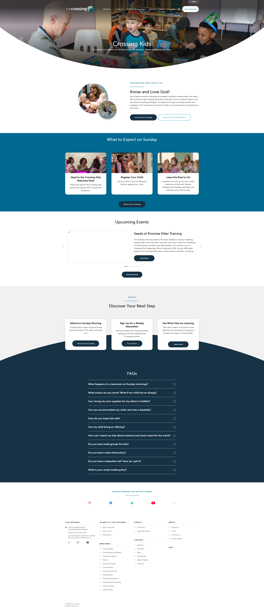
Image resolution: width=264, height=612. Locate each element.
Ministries (107, 9)
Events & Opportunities (136, 9)
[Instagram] (78, 542)
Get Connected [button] (190, 9)
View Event (144, 258)
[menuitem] (193, 2)
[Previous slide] (63, 246)
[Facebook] (68, 542)
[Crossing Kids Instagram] (89, 503)
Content (118, 9)
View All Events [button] (132, 275)
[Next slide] (200, 246)
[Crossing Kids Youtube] (153, 503)
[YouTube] (87, 542)
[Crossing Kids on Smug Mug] (174, 503)
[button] (179, 9)
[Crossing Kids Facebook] (111, 503)
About (151, 9)
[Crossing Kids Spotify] (132, 503)
